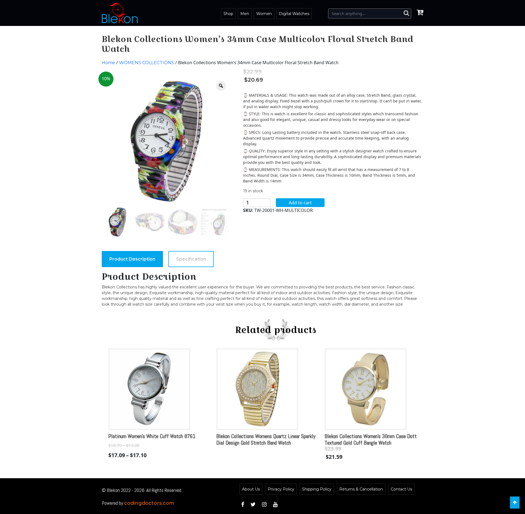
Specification (191, 259)
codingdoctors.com (149, 503)
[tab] (132, 259)
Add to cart (300, 203)
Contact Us (401, 489)
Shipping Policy (316, 489)
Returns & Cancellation (361, 489)
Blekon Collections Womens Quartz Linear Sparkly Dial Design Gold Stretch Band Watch (266, 439)
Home (108, 62)
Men (244, 13)
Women (264, 13)
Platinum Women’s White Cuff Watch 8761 (152, 436)
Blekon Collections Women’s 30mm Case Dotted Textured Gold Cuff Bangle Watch (373, 439)
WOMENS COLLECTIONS (146, 62)
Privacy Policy (281, 489)
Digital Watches (294, 13)
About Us (251, 489)
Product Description (132, 259)
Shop (228, 13)
